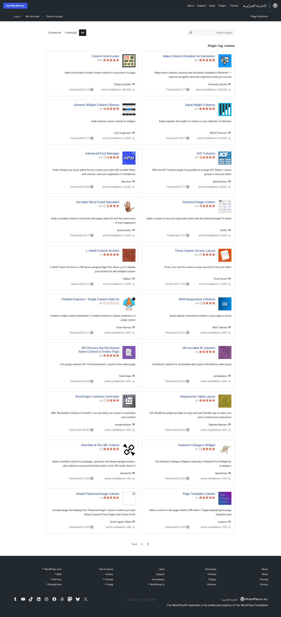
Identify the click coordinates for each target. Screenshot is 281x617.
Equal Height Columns (200, 104)
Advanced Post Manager (102, 153)
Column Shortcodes (105, 56)
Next (134, 544)
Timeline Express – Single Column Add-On (90, 299)
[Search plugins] (190, 32)
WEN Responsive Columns (197, 299)
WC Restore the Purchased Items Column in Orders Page (99, 349)
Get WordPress (15, 5)
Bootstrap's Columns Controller (97, 396)
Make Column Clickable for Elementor (189, 56)
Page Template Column (199, 493)
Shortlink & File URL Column (100, 445)
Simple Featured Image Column (97, 493)
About (264, 569)
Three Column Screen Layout (195, 250)
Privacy (264, 584)
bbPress (55, 579)
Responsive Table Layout (197, 396)
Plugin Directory (259, 16)
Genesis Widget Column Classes (96, 104)
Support (160, 574)
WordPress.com (51, 569)
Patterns (211, 584)
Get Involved (106, 569)
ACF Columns (206, 153)
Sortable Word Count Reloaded (97, 202)
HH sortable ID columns (199, 348)
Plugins (212, 579)
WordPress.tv (156, 584)
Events (109, 574)
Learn (162, 569)
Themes (211, 574)
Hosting (264, 579)
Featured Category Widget (196, 445)
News (265, 574)
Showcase (210, 569)
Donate (107, 579)
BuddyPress (53, 584)
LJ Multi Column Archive (102, 250)
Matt (57, 574)
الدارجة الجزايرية (229, 599)
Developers (158, 579)
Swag (108, 584)
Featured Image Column (198, 202)
